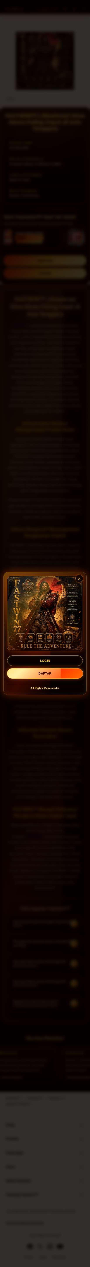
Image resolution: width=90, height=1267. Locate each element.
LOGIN (45, 660)
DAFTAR (45, 673)
